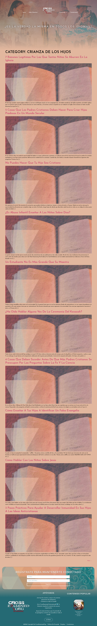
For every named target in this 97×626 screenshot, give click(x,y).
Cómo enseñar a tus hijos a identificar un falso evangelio (42, 410)
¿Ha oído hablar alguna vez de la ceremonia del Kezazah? (43, 311)
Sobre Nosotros (33, 12)
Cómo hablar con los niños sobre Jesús (30, 460)
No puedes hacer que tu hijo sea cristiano (33, 163)
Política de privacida (53, 624)
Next (89, 560)
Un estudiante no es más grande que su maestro (37, 262)
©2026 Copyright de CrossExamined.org (34, 624)
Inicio (24, 12)
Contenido (62, 12)
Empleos (62, 624)
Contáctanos (74, 12)
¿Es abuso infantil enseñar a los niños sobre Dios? (37, 212)
